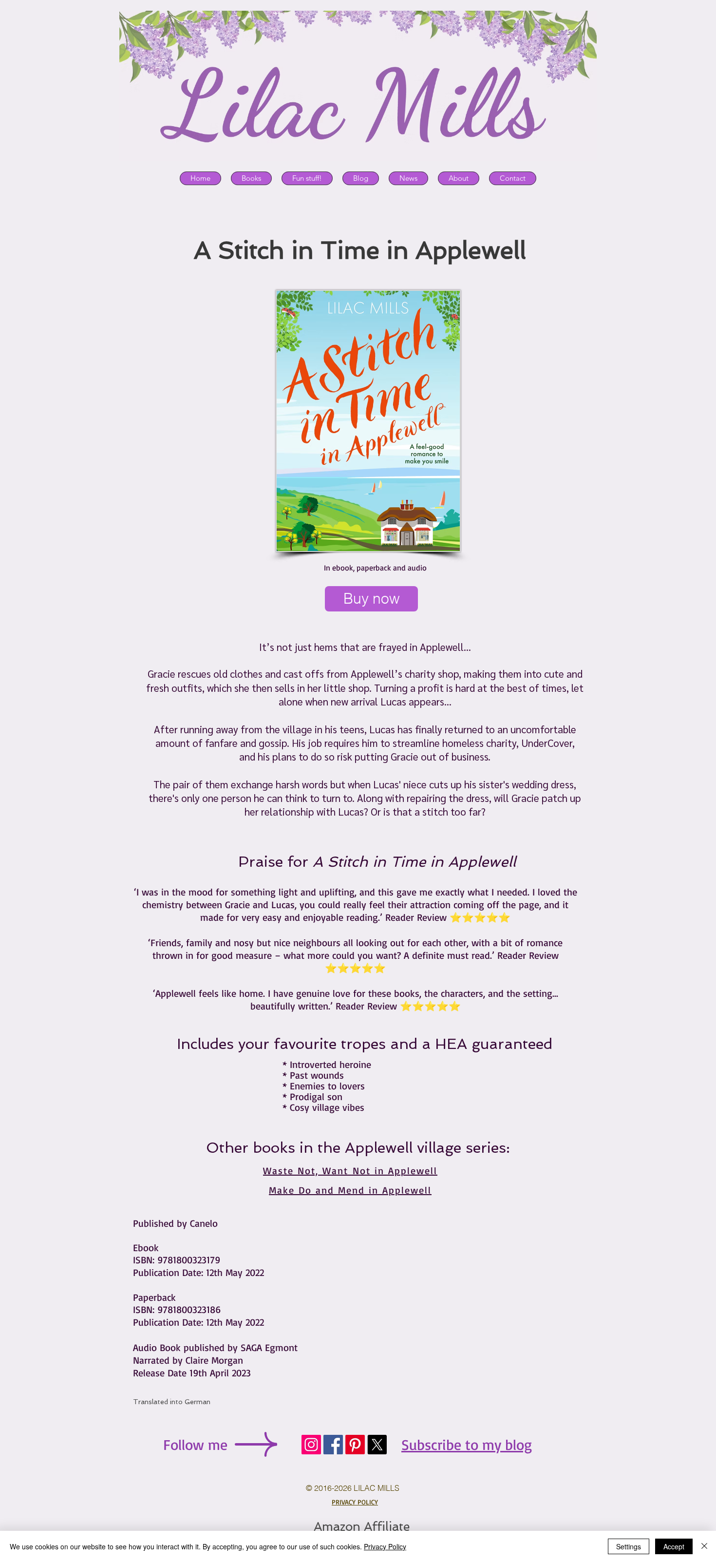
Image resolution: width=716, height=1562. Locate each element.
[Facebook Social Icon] (333, 1444)
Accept (673, 1546)
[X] (377, 1444)
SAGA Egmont (269, 1347)
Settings (628, 1546)
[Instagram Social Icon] (311, 1444)
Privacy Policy (385, 1546)
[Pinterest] (355, 1444)
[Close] (704, 1546)
